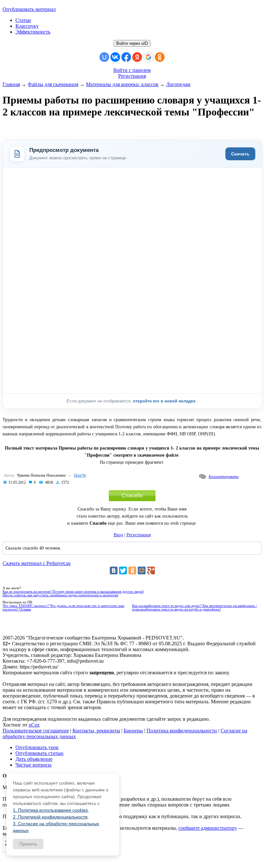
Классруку (27, 26)
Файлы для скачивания (53, 84)
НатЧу (80, 475)
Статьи (23, 20)
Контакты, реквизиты (96, 730)
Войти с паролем (132, 70)
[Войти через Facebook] (126, 57)
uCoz (34, 725)
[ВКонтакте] (114, 570)
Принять (28, 844)
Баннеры (133, 730)
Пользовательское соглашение (36, 730)
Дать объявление (33, 759)
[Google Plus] (151, 570)
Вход (118, 534)
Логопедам (178, 84)
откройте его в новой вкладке (165, 401)
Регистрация (132, 76)
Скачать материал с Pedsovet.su (37, 563)
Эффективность (32, 32)
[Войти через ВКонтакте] (115, 57)
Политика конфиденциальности (181, 730)
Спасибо (132, 495)
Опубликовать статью (39, 753)
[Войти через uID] (104, 57)
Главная (11, 84)
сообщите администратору (207, 828)
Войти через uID (132, 43)
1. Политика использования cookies (50, 810)
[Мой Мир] (142, 570)
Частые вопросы (33, 765)
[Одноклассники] (132, 570)
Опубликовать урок (37, 747)
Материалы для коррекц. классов (122, 84)
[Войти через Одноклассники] (160, 57)
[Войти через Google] (148, 57)
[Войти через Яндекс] (137, 57)
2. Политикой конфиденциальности (50, 816)
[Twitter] (123, 570)
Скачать (240, 153)
